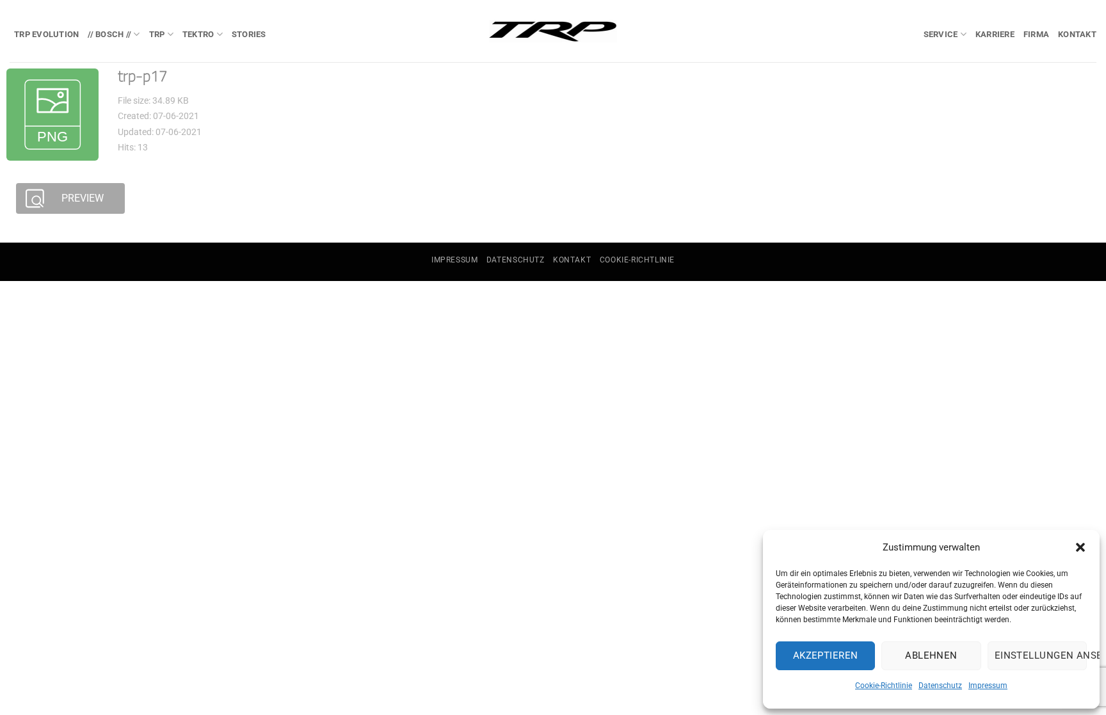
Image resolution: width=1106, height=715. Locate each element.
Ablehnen (931, 655)
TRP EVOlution (46, 34)
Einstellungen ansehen (1041, 655)
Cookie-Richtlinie (883, 685)
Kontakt (1077, 34)
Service (941, 34)
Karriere (994, 34)
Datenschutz (940, 685)
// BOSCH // (109, 34)
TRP (157, 34)
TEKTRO (198, 34)
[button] (1080, 547)
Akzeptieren (825, 655)
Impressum (987, 685)
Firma (1036, 34)
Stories (249, 34)
